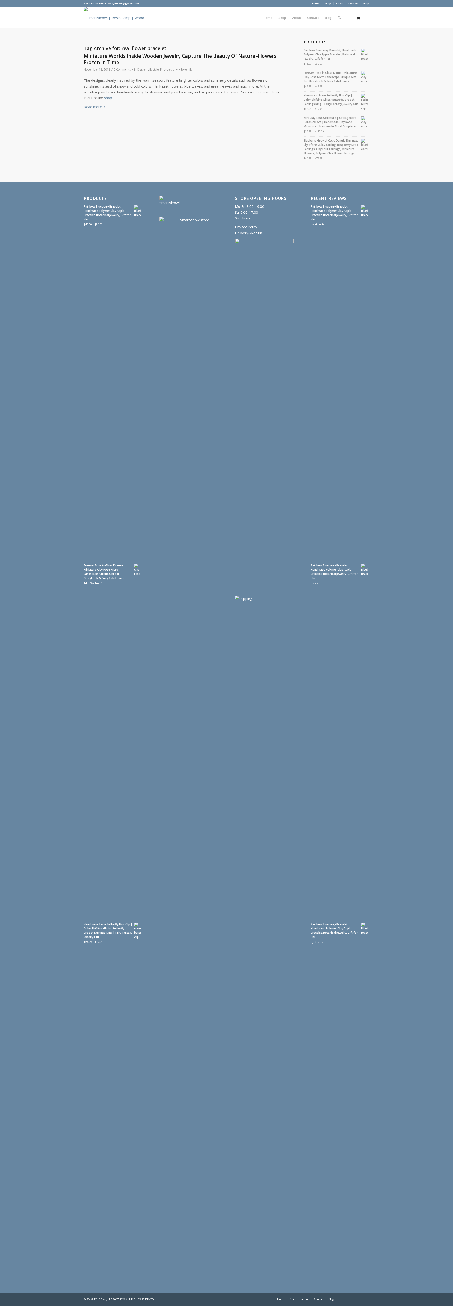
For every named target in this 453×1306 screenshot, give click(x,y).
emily (188, 69)
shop (108, 97)
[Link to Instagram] (358, 1298)
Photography (169, 69)
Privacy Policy (246, 227)
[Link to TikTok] (365, 1298)
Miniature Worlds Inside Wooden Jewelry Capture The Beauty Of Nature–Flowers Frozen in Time (180, 59)
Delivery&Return (248, 232)
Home (315, 3)
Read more (93, 106)
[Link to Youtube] (344, 1298)
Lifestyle (153, 69)
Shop (327, 3)
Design (142, 69)
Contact (353, 3)
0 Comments (122, 69)
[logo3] (115, 17)
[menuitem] (315, 3)
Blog (366, 3)
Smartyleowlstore (194, 220)
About (340, 3)
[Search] (339, 17)
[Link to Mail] (351, 1298)
